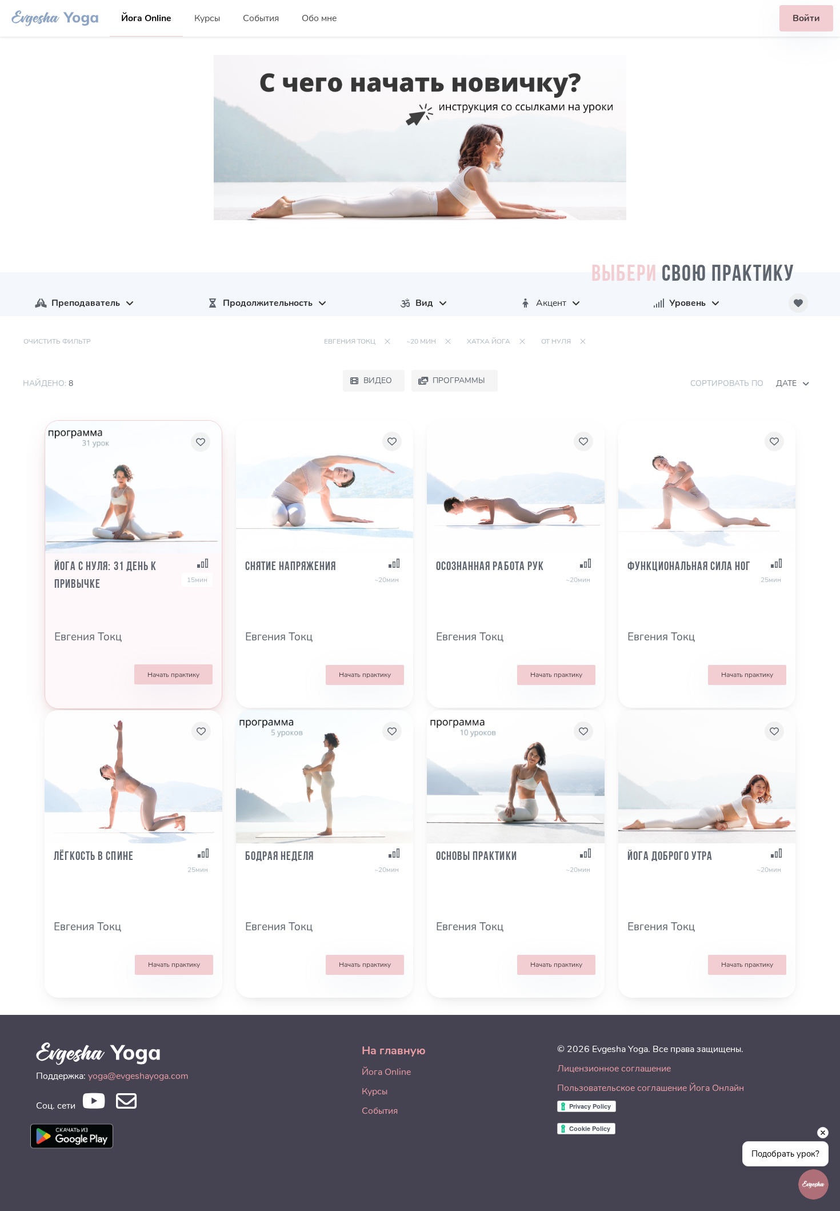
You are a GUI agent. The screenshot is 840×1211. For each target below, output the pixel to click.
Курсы (207, 18)
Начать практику (173, 674)
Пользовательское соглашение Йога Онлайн (650, 1088)
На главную (394, 1050)
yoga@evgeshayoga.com (138, 1076)
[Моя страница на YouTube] (93, 1104)
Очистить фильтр (57, 341)
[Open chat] (813, 1184)
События (261, 18)
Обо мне (319, 18)
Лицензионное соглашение (614, 1068)
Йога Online (146, 18)
